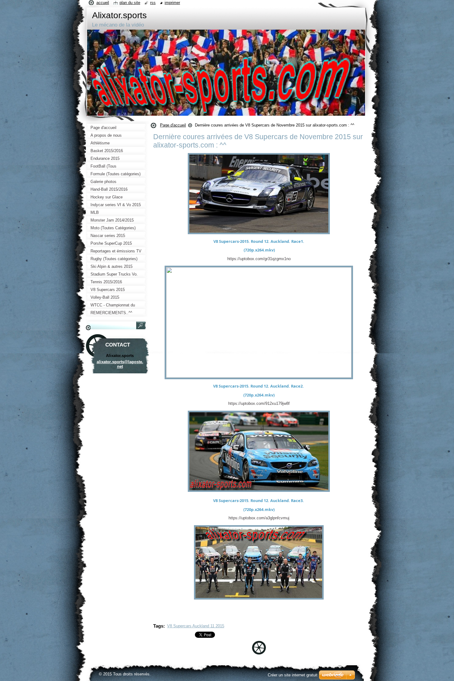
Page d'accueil (173, 125)
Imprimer (172, 2)
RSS (153, 2)
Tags (158, 626)
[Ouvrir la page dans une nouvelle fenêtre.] (258, 234)
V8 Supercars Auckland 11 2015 (195, 626)
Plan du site (130, 2)
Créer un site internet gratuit (292, 675)
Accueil (102, 2)
